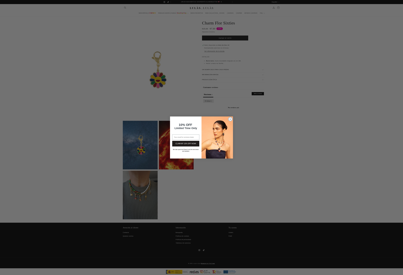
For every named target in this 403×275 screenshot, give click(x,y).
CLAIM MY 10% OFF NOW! (185, 143)
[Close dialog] (230, 119)
